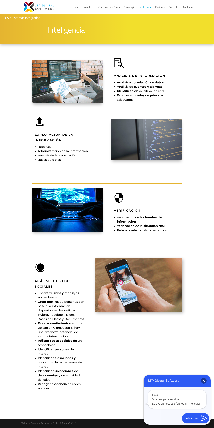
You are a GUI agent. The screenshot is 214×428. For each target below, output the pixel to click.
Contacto (188, 7)
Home (76, 7)
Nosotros (88, 7)
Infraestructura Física (108, 7)
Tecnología (129, 7)
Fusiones (160, 7)
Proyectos (174, 7)
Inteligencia (145, 7)
